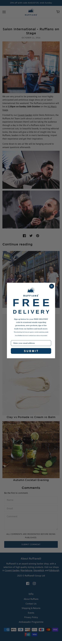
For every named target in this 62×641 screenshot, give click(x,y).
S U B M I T (31, 351)
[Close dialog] (51, 286)
